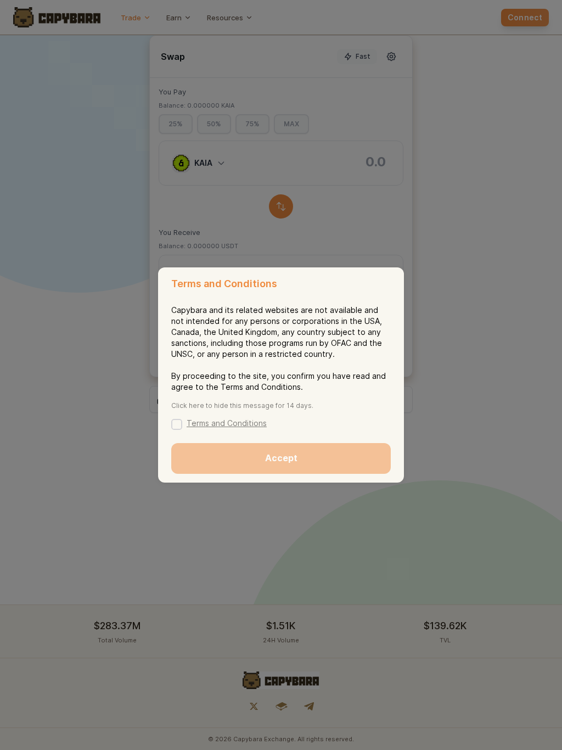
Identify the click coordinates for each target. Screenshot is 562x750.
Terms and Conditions (227, 423)
